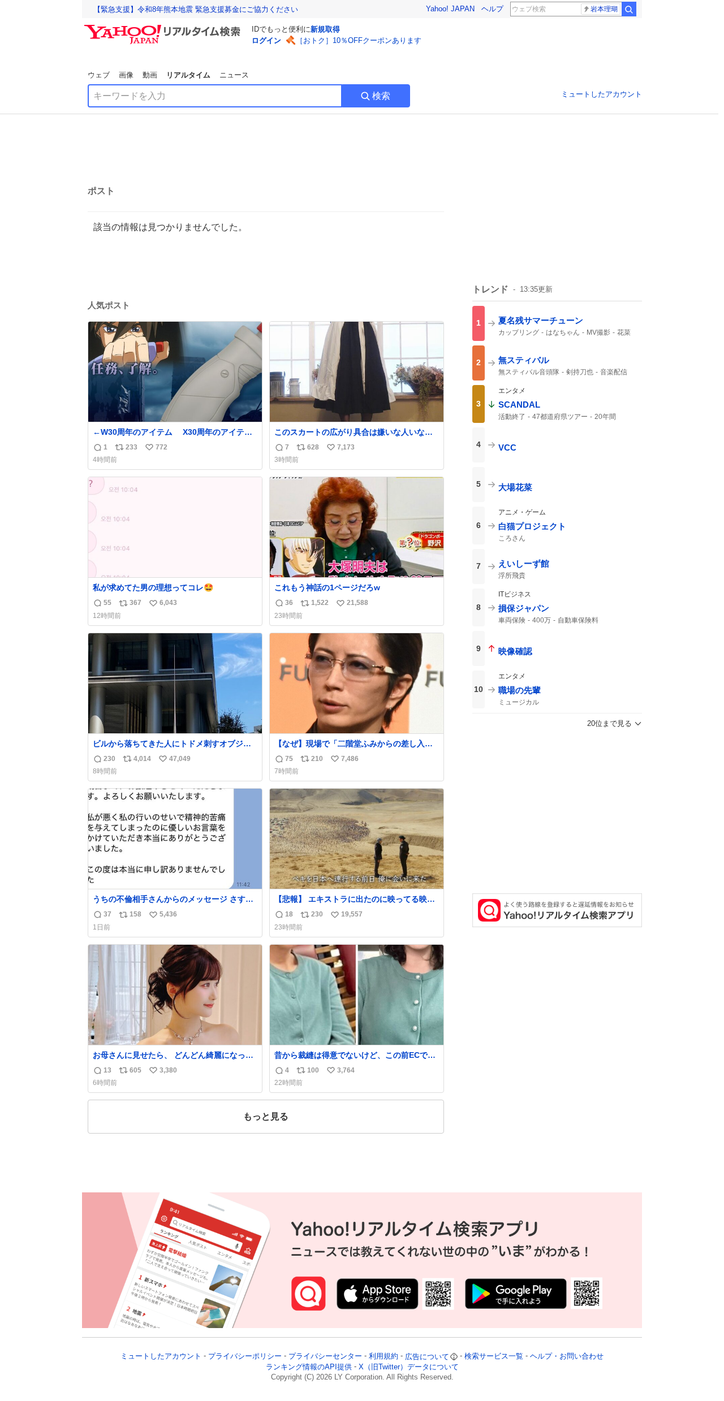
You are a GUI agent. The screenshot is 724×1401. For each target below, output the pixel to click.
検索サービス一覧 (493, 1356)
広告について (427, 1356)
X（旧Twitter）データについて (409, 1367)
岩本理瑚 (604, 9)
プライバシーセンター (325, 1356)
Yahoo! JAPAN (450, 9)
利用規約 (383, 1356)
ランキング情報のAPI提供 (309, 1367)
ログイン (266, 40)
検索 (381, 96)
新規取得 (325, 29)
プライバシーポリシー (245, 1356)
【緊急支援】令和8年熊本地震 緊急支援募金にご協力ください (195, 9)
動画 (150, 75)
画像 (126, 75)
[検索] (629, 9)
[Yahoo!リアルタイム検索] (164, 27)
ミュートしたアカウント (601, 94)
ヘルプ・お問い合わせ (567, 1356)
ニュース (234, 75)
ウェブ (99, 75)
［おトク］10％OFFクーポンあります (358, 40)
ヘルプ (492, 9)
